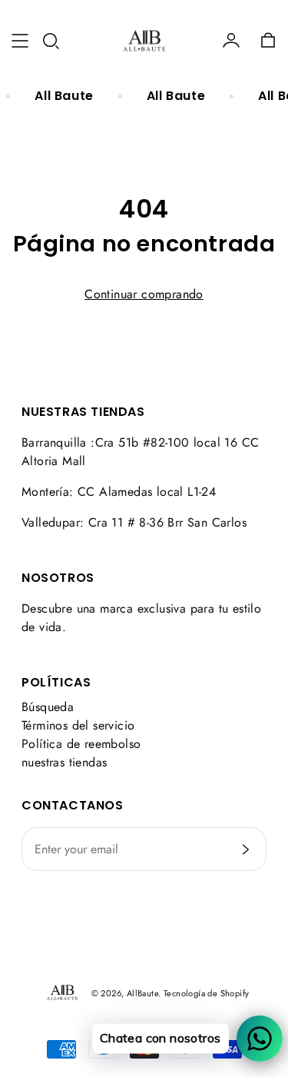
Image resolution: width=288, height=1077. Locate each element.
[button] (51, 41)
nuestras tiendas (64, 762)
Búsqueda (48, 707)
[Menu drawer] (20, 41)
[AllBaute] (144, 40)
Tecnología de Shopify (206, 993)
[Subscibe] (246, 849)
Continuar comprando (144, 294)
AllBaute (142, 993)
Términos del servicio (78, 725)
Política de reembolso (81, 744)
